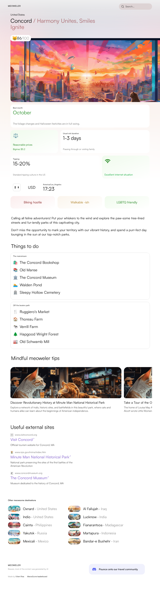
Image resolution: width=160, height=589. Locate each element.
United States (17, 14)
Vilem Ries (19, 576)
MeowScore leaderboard (37, 576)
